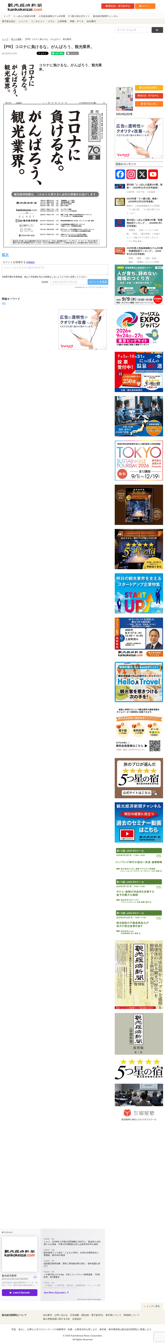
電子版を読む (8, 21)
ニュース (23, 21)
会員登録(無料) (149, 87)
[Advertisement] (28, 329)
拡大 (5, 254)
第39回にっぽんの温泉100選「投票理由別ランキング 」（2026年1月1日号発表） (144, 223)
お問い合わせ (61, 1315)
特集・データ (76, 21)
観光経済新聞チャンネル (105, 16)
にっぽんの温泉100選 (24, 16)
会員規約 (76, 1319)
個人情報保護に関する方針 (56, 1319)
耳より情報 (16, 39)
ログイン (146, 6)
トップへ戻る (153, 1306)
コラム (51, 21)
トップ (7, 16)
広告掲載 (74, 1315)
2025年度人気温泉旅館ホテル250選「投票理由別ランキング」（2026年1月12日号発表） (145, 251)
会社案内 (91, 21)
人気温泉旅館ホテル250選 (52, 16)
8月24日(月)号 (124, 114)
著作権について (113, 1315)
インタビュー (37, 21)
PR (4, 303)
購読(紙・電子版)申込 (119, 6)
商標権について (131, 1315)
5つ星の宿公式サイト (79, 16)
